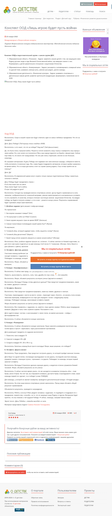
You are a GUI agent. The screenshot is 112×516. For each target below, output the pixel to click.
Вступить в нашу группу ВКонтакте (56, 266)
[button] (56, 248)
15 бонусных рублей (65, 253)
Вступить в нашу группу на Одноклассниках (56, 259)
